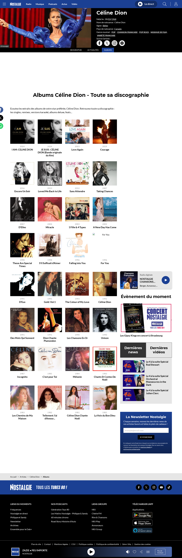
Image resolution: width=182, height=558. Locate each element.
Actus (64, 4)
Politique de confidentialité (107, 544)
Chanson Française (127, 32)
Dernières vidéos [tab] (159, 350)
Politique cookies (86, 544)
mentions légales (146, 447)
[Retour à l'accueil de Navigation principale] (15, 4)
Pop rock (144, 32)
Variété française (106, 35)
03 (109, 19)
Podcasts (52, 4)
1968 (113, 19)
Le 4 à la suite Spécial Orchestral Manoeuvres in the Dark (157, 380)
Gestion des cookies (142, 544)
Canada (118, 29)
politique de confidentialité (131, 449)
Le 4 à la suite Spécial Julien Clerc (157, 392)
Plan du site (36, 544)
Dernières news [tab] (133, 350)
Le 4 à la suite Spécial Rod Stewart (157, 363)
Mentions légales (61, 544)
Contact (47, 544)
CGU (73, 544)
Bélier (105, 25)
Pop (113, 32)
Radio (28, 4)
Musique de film (159, 32)
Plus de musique (160, 552)
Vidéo (74, 4)
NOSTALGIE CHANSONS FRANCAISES (147, 280)
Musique (40, 4)
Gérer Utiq (126, 544)
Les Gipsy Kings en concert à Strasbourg (141, 335)
